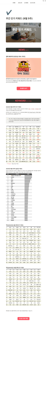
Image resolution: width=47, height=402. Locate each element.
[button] (43, 1)
